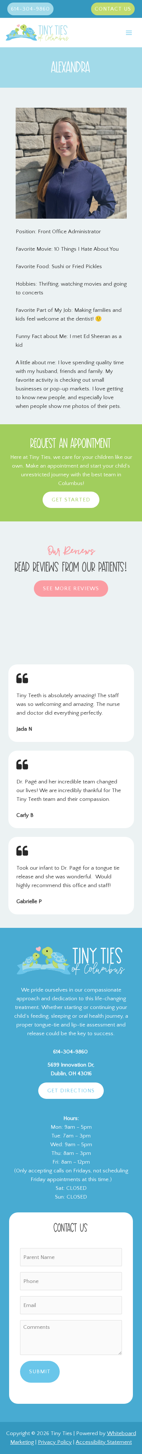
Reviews (97, 631)
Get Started (71, 500)
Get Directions (71, 1091)
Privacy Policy (55, 1442)
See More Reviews (71, 588)
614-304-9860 (70, 1052)
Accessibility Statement (104, 1442)
